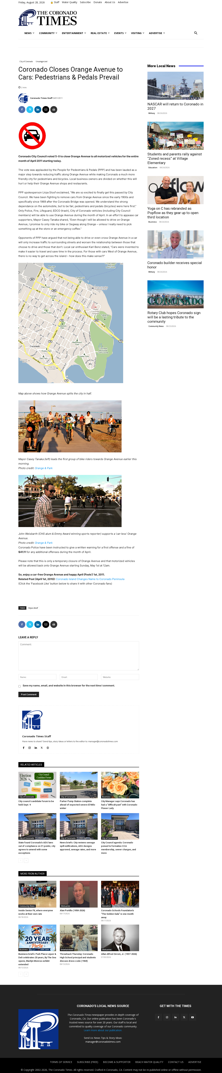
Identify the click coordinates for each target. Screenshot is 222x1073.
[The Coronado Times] (47, 17)
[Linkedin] (37, 109)
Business (106, 797)
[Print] (53, 109)
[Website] (47, 747)
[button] (196, 33)
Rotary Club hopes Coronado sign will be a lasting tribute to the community (173, 317)
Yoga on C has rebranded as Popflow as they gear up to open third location (172, 212)
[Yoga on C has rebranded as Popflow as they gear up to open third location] (175, 190)
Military (151, 113)
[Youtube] (192, 1017)
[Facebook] (21, 109)
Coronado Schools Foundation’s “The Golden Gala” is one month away (117, 914)
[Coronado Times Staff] (24, 98)
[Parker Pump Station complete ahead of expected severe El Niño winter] (79, 785)
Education (106, 906)
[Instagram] (29, 747)
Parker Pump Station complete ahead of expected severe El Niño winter (77, 804)
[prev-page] (20, 860)
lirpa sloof (33, 608)
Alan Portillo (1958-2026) (72, 910)
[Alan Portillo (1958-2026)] (79, 894)
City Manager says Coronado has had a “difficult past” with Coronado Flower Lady (119, 804)
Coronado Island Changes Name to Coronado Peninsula (90, 579)
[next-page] (26, 860)
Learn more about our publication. (103, 1030)
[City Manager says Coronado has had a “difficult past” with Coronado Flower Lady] (120, 785)
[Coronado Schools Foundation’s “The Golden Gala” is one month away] (120, 894)
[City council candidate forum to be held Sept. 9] (37, 785)
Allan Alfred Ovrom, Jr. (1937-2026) (119, 954)
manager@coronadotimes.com (103, 1041)
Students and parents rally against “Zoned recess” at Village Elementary (174, 158)
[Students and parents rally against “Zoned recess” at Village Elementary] (175, 136)
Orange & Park (44, 468)
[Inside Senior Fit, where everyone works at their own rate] (37, 894)
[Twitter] (29, 109)
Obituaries (65, 906)
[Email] (45, 109)
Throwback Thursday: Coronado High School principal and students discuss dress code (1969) (78, 957)
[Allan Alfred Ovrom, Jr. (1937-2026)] (120, 938)
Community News (27, 906)
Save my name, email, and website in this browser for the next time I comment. (69, 685)
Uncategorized (41, 61)
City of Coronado (26, 61)
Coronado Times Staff (41, 98)
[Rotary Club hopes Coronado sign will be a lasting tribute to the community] (175, 294)
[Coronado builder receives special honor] (175, 244)
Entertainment (67, 949)
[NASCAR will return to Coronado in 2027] (175, 86)
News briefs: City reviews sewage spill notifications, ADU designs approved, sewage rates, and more (78, 846)
